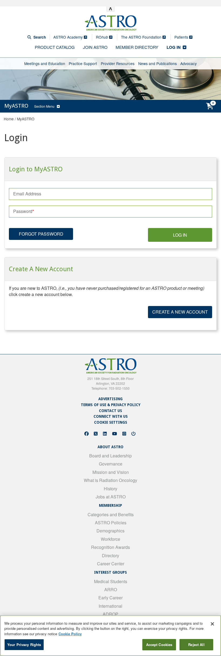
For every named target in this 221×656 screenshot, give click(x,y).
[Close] (212, 624)
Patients (181, 37)
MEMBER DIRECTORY (137, 47)
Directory (110, 555)
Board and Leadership (110, 456)
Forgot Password (41, 234)
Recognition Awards (110, 547)
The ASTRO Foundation (142, 37)
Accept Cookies (159, 644)
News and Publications (157, 63)
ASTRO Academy (68, 37)
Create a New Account (180, 312)
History (110, 488)
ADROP (110, 614)
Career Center (110, 563)
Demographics (110, 531)
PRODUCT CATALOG (55, 47)
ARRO (110, 589)
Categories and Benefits (111, 514)
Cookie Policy (70, 633)
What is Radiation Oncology (110, 480)
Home (9, 118)
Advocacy (188, 63)
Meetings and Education (44, 63)
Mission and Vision (110, 472)
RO (102, 37)
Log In (180, 235)
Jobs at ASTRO (111, 497)
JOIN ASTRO (95, 47)
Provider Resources (117, 63)
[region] (110, 635)
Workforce (110, 539)
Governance (110, 464)
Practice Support (83, 63)
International (110, 606)
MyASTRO (25, 118)
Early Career (110, 597)
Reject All (196, 644)
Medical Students (110, 581)
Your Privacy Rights (24, 644)
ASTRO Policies (110, 522)
